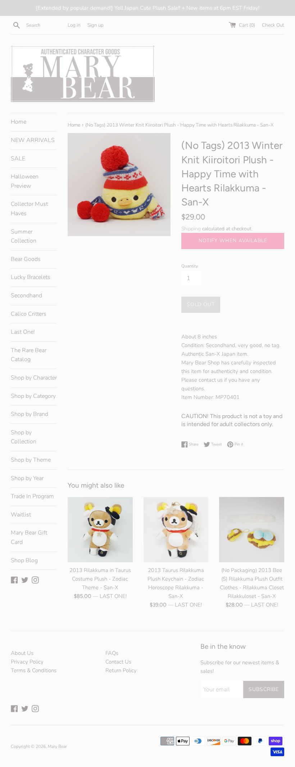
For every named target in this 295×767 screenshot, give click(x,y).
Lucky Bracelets (30, 277)
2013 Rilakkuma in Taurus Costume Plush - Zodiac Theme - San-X (100, 579)
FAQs (111, 653)
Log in (74, 25)
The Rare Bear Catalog (28, 355)
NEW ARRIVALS (33, 140)
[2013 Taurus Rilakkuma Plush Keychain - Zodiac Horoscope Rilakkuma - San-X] (176, 529)
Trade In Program (32, 496)
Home (18, 122)
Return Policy (121, 670)
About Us (22, 653)
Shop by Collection (23, 437)
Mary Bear (57, 746)
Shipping (191, 228)
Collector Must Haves (29, 208)
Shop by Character (34, 378)
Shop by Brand (29, 414)
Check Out (273, 25)
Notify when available (233, 240)
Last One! (23, 332)
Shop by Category (33, 396)
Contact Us (118, 661)
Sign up (95, 25)
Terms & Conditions (33, 670)
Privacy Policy (27, 661)
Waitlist (21, 515)
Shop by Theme (31, 460)
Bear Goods (26, 259)
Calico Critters (28, 314)
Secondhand (26, 296)
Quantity (189, 266)
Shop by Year (27, 478)
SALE (18, 159)
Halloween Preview (24, 181)
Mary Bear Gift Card (29, 537)
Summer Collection (23, 236)
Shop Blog (24, 560)
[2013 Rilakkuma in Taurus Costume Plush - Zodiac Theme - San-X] (100, 529)
